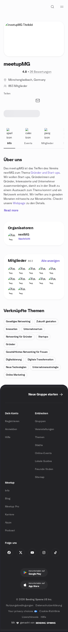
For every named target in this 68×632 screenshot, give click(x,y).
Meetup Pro (12, 506)
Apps (8, 522)
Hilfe (7, 437)
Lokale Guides (43, 461)
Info (7, 490)
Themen (40, 437)
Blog (7, 498)
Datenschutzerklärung (49, 605)
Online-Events (43, 453)
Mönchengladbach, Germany (27, 79)
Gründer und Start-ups (45, 172)
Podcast (10, 530)
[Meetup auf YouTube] (32, 553)
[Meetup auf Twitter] (21, 553)
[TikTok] (55, 553)
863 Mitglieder (17, 86)
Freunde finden (44, 469)
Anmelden (11, 429)
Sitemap (40, 477)
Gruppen (40, 421)
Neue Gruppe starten (43, 394)
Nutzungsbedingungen (19, 605)
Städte (39, 445)
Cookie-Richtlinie (49, 611)
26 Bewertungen (40, 71)
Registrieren (12, 421)
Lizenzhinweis (30, 617)
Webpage (19, 203)
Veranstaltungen (44, 429)
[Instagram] (44, 553)
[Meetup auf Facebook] (9, 553)
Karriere (9, 514)
